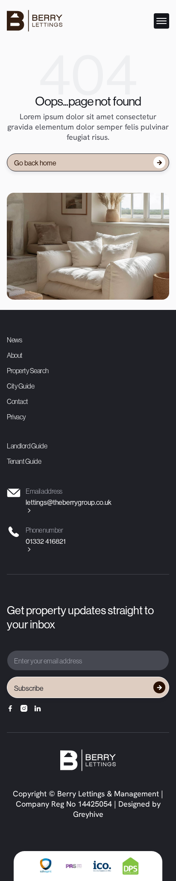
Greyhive (88, 815)
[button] (161, 21)
